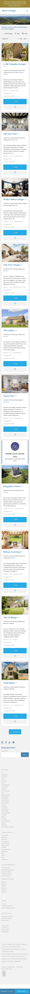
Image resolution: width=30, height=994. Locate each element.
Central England (6, 949)
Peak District (5, 811)
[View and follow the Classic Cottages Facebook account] (5, 743)
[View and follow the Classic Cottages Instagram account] (2, 743)
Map (18, 33)
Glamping (4, 851)
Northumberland (6, 813)
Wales (3, 817)
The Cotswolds (6, 791)
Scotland (4, 825)
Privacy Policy (11, 967)
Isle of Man (11, 951)
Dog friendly (5, 835)
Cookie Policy (19, 967)
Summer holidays (6, 872)
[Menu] (27, 11)
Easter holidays (6, 868)
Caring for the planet (7, 906)
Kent (3, 793)
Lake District (5, 809)
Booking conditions (7, 918)
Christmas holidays (7, 874)
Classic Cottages (7, 944)
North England (14, 949)
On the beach (5, 841)
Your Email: (4, 751)
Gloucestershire (6, 795)
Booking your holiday (7, 916)
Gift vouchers (5, 920)
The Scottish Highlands (8, 827)
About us (4, 901)
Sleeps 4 (4, 884)
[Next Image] (25, 52)
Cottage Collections (7, 832)
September (5, 859)
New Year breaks (6, 876)
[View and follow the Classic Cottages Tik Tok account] (9, 743)
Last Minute (5, 928)
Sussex (4, 823)
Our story (4, 904)
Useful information (7, 913)
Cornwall (4, 777)
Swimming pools (6, 849)
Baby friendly (5, 845)
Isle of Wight (5, 797)
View (16, 101)
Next (25, 38)
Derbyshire (5, 807)
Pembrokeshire (6, 821)
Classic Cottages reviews (8, 908)
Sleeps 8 (4, 886)
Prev (21, 38)
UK (2, 773)
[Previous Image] (4, 52)
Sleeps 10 (4, 888)
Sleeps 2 (4, 882)
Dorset (3, 783)
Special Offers (5, 930)
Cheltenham (14, 140)
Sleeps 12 (4, 890)
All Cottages (5, 769)
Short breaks (5, 932)
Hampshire (5, 787)
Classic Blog (5, 926)
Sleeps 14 (4, 892)
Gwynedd (4, 819)
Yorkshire (4, 815)
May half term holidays (8, 870)
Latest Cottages (8, 33)
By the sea (4, 837)
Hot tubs (4, 847)
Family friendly (6, 843)
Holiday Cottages (20, 944)
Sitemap (4, 967)
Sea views (4, 839)
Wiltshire (4, 789)
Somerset (4, 781)
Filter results (21, 991)
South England (5, 785)
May (3, 853)
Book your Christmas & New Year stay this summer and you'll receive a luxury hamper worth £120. (15, 3)
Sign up (25, 754)
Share (26, 33)
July (3, 857)
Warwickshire (5, 801)
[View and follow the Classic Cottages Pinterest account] (13, 743)
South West (5, 775)
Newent (13, 558)
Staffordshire (5, 799)
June (3, 855)
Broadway (6, 402)
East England (22, 949)
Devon (3, 779)
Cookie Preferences (7, 969)
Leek (16, 205)
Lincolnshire (5, 803)
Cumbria (4, 805)
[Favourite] (15, 107)
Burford (5, 271)
